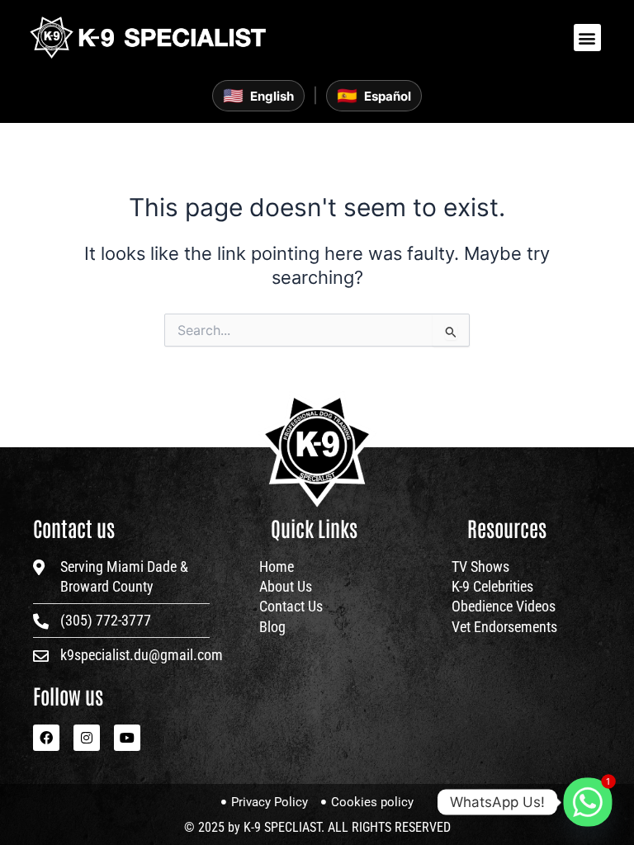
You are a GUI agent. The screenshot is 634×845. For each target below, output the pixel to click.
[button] (587, 37)
